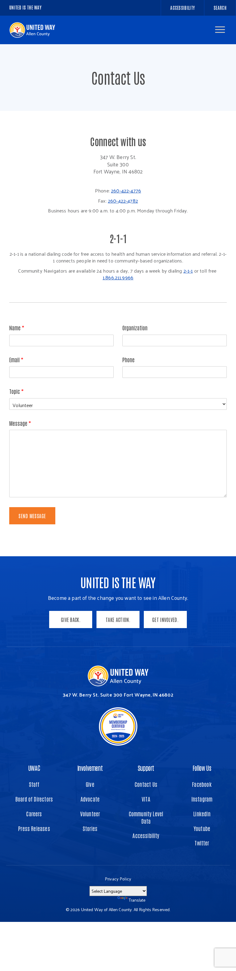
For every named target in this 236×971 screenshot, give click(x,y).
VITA (146, 798)
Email (16, 359)
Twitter (202, 842)
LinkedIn (201, 813)
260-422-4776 (126, 190)
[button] (220, 29)
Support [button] (146, 767)
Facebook (201, 784)
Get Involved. (165, 619)
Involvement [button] (90, 767)
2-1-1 (188, 270)
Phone (128, 359)
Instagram (202, 798)
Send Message (32, 516)
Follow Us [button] (202, 767)
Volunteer (90, 813)
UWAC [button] (34, 767)
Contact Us (146, 784)
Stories (90, 828)
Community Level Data (146, 817)
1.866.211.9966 (118, 277)
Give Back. (71, 619)
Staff (34, 784)
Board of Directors (34, 798)
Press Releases (34, 828)
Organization (135, 327)
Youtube (202, 828)
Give (90, 784)
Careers (34, 813)
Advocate (90, 798)
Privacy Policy (118, 879)
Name (16, 327)
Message (20, 423)
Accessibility (145, 835)
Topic (16, 391)
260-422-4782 (123, 200)
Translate (137, 900)
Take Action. (118, 619)
